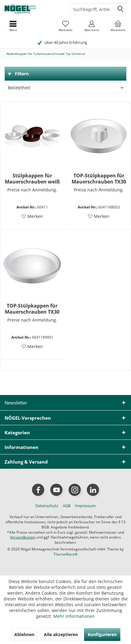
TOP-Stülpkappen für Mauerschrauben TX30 (99, 179)
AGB (66, 505)
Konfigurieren (102, 634)
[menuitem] (118, 26)
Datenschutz (46, 505)
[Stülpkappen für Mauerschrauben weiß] (32, 136)
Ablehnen (24, 634)
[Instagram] (75, 490)
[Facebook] (38, 490)
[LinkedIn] (93, 490)
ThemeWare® (66, 554)
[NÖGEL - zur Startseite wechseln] (33, 9)
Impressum (85, 505)
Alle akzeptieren (61, 634)
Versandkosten (22, 537)
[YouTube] (56, 490)
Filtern (21, 73)
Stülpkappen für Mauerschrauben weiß (32, 179)
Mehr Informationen (74, 616)
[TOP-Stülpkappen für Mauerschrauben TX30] (98, 136)
